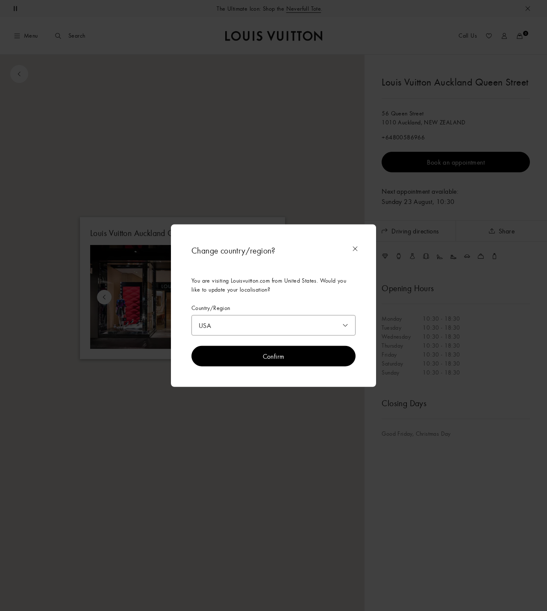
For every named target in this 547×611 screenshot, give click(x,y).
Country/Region (210, 307)
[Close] (355, 248)
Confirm (274, 356)
